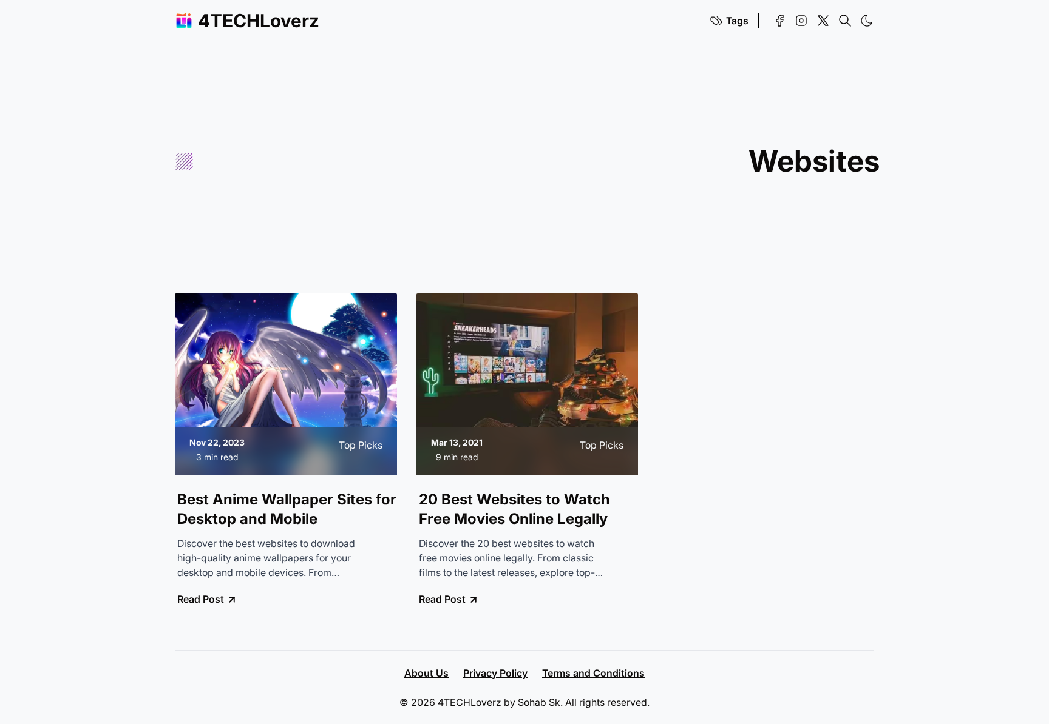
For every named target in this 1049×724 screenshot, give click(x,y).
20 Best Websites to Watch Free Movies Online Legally (514, 509)
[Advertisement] (471, 161)
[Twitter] (823, 20)
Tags (737, 21)
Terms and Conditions (593, 673)
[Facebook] (779, 20)
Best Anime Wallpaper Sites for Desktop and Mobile (286, 509)
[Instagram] (801, 20)
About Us (426, 673)
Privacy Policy (495, 673)
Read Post (200, 599)
